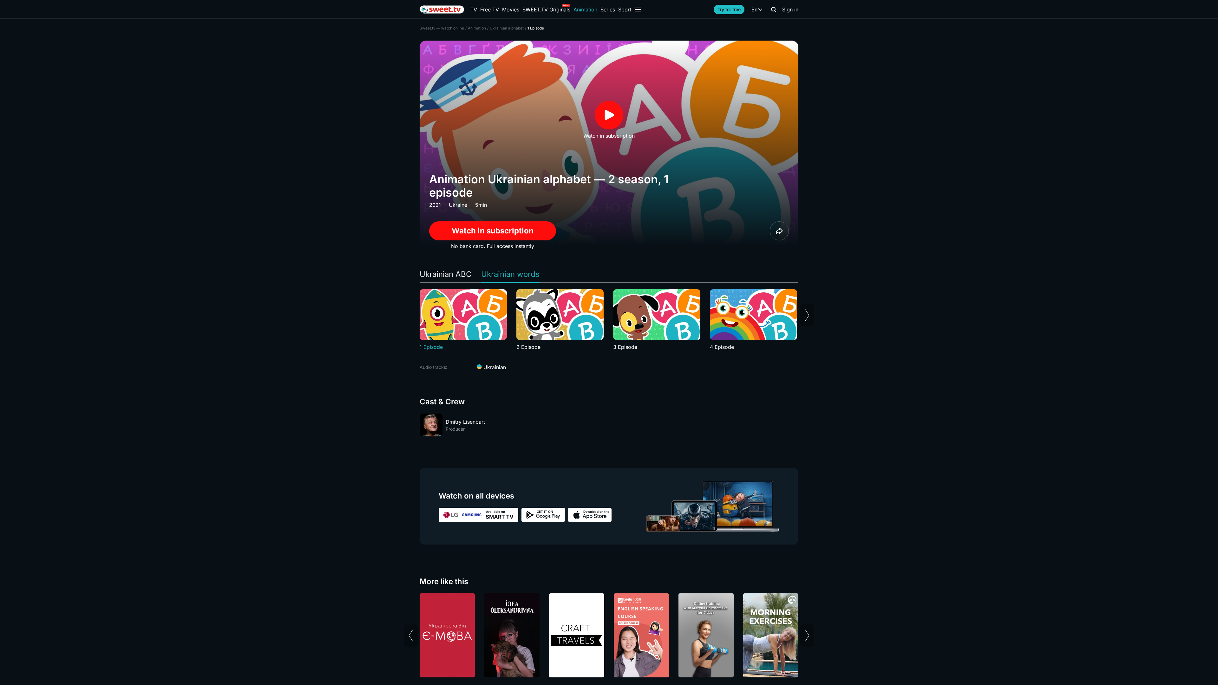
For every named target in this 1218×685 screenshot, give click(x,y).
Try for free (729, 9)
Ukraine (458, 205)
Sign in (790, 9)
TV (473, 9)
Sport (624, 9)
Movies (510, 9)
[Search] (773, 9)
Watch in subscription (493, 230)
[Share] (779, 230)
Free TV (489, 9)
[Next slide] (807, 315)
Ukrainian (494, 367)
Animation (585, 9)
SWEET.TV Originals (546, 9)
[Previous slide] (411, 635)
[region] (609, 320)
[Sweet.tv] (442, 9)
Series (607, 9)
